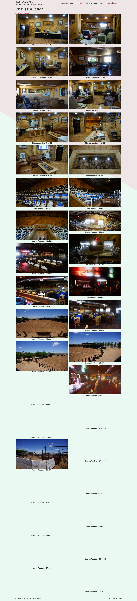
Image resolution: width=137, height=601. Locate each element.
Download (18, 16)
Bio (81, 3)
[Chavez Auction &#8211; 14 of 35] (95, 221)
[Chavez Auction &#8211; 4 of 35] (95, 61)
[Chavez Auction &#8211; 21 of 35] (95, 347)
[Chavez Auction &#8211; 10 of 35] (95, 159)
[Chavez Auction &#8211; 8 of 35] (95, 127)
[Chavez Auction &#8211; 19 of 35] (95, 314)
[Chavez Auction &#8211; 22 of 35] (42, 356)
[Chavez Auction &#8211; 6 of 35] (95, 94)
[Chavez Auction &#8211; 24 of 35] (42, 388)
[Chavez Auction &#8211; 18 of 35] (42, 290)
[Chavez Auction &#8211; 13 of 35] (42, 225)
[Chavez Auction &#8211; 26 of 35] (42, 421)
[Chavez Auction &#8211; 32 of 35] (42, 519)
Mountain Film (24, 2)
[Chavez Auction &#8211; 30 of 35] (42, 486)
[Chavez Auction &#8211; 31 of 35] (95, 510)
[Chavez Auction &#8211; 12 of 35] (95, 192)
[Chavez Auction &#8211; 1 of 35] (42, 29)
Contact (116, 3)
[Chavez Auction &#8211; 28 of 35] (42, 454)
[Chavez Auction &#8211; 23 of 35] (95, 379)
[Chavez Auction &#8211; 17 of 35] (95, 281)
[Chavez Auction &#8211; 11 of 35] (42, 192)
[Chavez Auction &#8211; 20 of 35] (42, 323)
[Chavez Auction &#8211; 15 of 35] (95, 249)
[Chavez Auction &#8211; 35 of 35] (95, 576)
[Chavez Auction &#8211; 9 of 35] (42, 159)
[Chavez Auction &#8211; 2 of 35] (95, 29)
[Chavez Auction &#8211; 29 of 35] (95, 477)
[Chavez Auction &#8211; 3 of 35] (42, 61)
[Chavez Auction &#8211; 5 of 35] (42, 94)
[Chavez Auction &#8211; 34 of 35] (42, 552)
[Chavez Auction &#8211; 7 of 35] (42, 127)
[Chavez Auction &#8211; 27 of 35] (95, 445)
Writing (109, 3)
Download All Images (22, 14)
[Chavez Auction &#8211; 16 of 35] (42, 258)
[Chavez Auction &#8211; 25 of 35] (95, 412)
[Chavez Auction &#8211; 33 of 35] (95, 543)
